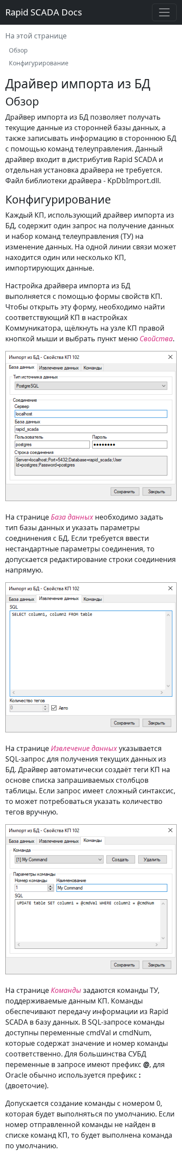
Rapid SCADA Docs (43, 12)
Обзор (18, 50)
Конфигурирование (38, 63)
